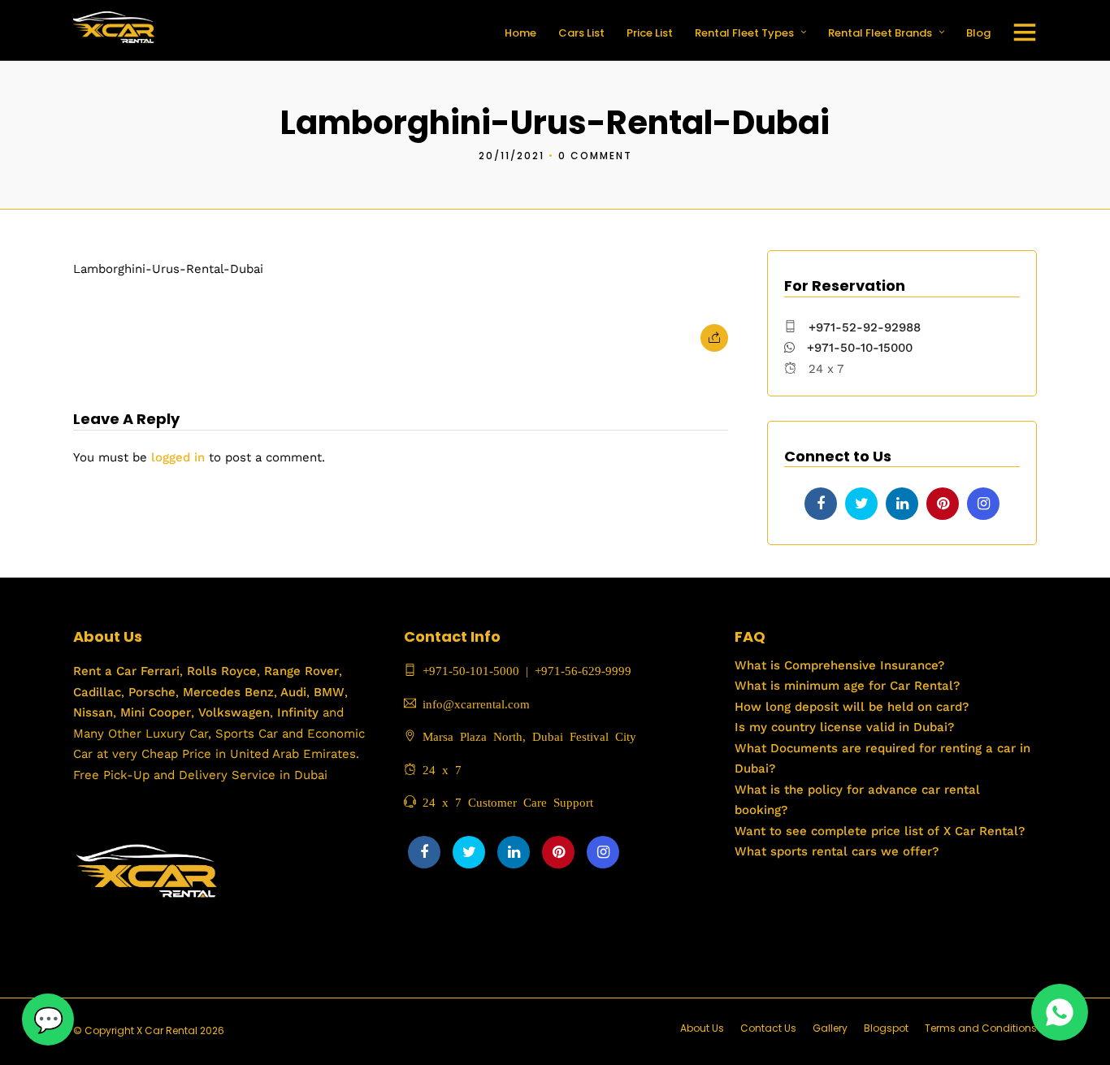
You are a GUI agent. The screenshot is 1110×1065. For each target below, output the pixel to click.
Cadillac (97, 692)
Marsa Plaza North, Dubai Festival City (526, 735)
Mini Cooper (155, 712)
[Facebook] (820, 503)
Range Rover (299, 671)
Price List (650, 33)
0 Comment (595, 155)
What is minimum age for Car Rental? (847, 685)
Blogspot (886, 1028)
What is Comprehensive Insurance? (839, 665)
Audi (291, 692)
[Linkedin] (902, 503)
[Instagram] (983, 503)
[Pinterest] (942, 503)
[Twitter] (861, 503)
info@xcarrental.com (476, 703)
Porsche (150, 692)
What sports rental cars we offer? (837, 851)
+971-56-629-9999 (583, 670)
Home (520, 33)
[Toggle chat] (48, 1020)
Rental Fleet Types (744, 33)
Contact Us (768, 1028)
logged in (178, 457)
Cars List (581, 33)
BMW (327, 692)
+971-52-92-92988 (865, 327)
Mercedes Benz (226, 692)
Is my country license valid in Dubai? (844, 727)
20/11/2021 (511, 155)
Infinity (298, 712)
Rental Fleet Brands (880, 33)
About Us (702, 1028)
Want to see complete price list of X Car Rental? (880, 831)
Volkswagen (234, 712)
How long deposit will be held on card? (852, 706)
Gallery (830, 1028)
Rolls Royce (222, 671)
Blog (978, 33)
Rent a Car (105, 671)
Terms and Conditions (981, 1028)
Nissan (93, 712)
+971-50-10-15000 (858, 347)
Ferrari (158, 671)
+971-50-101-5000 (467, 670)
